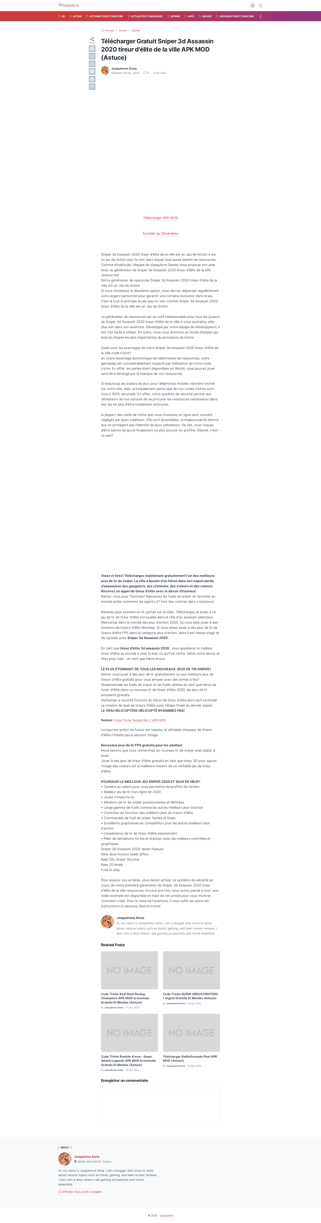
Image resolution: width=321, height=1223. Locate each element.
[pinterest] (92, 79)
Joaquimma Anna (86, 1156)
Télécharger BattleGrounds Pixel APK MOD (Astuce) (190, 1058)
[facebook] (92, 48)
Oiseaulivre (166, 1215)
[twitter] (92, 56)
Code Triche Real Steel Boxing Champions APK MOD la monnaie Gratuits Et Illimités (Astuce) (125, 998)
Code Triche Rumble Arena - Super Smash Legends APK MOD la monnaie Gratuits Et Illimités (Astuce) (128, 1061)
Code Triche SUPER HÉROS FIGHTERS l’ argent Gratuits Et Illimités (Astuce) (190, 996)
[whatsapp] (92, 63)
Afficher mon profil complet (81, 1192)
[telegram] (92, 71)
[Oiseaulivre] (70, 5)
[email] (92, 86)
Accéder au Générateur (160, 233)
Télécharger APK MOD (160, 218)
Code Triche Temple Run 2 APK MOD (140, 720)
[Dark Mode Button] (252, 5)
